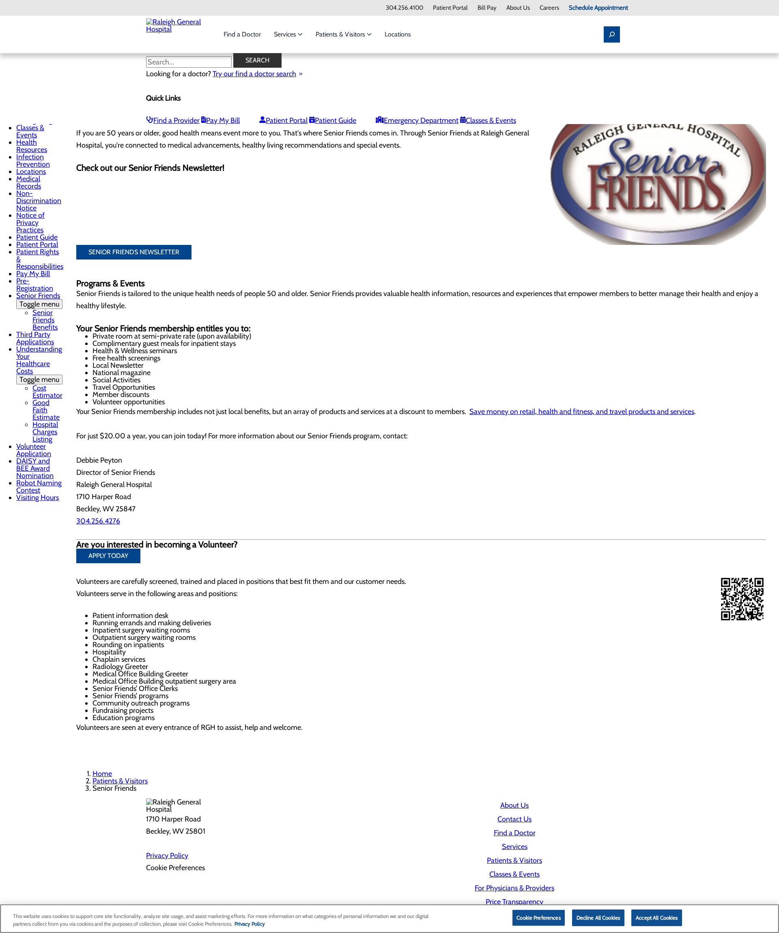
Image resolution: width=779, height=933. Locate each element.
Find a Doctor (242, 34)
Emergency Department (421, 120)
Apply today (108, 556)
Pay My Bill (223, 120)
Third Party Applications (35, 338)
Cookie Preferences (538, 917)
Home (102, 773)
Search (257, 60)
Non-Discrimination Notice (38, 200)
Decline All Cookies (598, 917)
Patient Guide (335, 120)
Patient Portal (450, 8)
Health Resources (31, 146)
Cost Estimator (47, 392)
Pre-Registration (34, 285)
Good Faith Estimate (46, 410)
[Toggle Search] (612, 34)
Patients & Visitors (341, 34)
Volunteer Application (33, 450)
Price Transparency (514, 901)
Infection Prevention (33, 160)
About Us (518, 8)
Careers (549, 8)
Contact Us (514, 819)
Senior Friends (38, 300)
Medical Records (28, 182)
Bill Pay (487, 8)
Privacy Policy (167, 855)
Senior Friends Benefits (45, 320)
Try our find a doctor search (254, 73)
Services (286, 34)
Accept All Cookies (657, 917)
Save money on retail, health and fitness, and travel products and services (581, 411)
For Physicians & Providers (514, 888)
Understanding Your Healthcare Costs (39, 364)
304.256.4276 (98, 521)
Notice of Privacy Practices (30, 222)
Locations (398, 34)
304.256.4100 (404, 8)
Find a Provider (176, 120)
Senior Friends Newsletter (133, 252)
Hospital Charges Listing (45, 432)
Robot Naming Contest (39, 486)
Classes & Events (491, 120)
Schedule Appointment (598, 8)
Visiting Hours (37, 497)
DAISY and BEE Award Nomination (35, 468)
